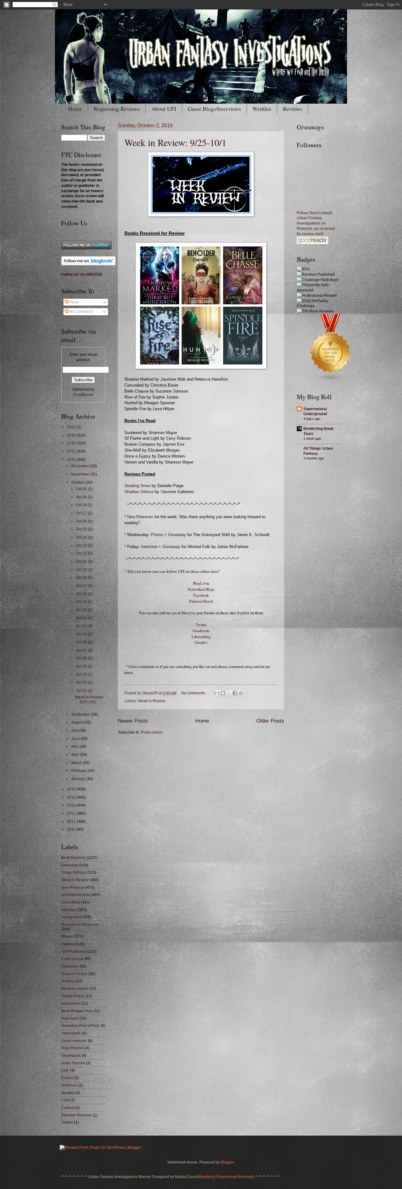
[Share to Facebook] (235, 693)
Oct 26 (82, 521)
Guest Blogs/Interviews (214, 108)
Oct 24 (82, 537)
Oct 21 (82, 553)
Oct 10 (82, 634)
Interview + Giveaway (160, 547)
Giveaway (69, 865)
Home (75, 108)
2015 (72, 789)
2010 (72, 829)
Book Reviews (73, 857)
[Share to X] (229, 693)
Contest (67, 1107)
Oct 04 (82, 674)
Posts (73, 302)
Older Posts (270, 721)
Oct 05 (82, 666)
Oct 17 (82, 586)
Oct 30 (82, 497)
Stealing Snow (138, 486)
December (80, 466)
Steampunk (71, 1055)
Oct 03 (82, 682)
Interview (69, 910)
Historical (69, 1085)
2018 (72, 443)
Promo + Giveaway (168, 535)
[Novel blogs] (331, 380)
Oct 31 (82, 489)
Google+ (201, 642)
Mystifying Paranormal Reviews (225, 1177)
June (76, 738)
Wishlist (262, 108)
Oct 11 (82, 626)
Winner (67, 936)
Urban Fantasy (73, 872)
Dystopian (70, 966)
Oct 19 (82, 569)
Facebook (201, 595)
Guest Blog (70, 902)
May (75, 746)
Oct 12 (82, 618)
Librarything (201, 636)
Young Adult (71, 917)
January (78, 779)
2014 (72, 797)
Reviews (292, 108)
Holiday (67, 981)
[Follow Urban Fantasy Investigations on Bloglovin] (88, 264)
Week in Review (152, 701)
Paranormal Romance (80, 924)
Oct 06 (82, 658)
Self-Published (73, 951)
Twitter (201, 624)
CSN (65, 1100)
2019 (72, 435)
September (81, 714)
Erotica (67, 1078)
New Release (72, 887)
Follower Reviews (76, 1115)
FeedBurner (83, 395)
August (77, 722)
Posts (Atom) (152, 732)
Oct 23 (82, 545)
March (77, 763)
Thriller (67, 1122)
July (75, 730)
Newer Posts (133, 721)
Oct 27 (82, 513)
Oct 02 (82, 690)
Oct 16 (82, 594)
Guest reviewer (74, 1041)
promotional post (75, 895)
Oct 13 (82, 610)
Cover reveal (72, 959)
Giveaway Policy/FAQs (80, 1025)
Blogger (227, 1162)
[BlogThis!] (223, 693)
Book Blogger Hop (77, 1011)
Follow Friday (72, 996)
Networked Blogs (201, 589)
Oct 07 (82, 650)
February (79, 770)
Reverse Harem (74, 988)
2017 (72, 451)
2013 (72, 805)
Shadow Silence (139, 492)
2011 (72, 821)
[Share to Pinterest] (241, 693)
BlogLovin (201, 583)
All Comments (80, 311)
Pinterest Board (201, 601)
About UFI (163, 108)
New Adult (70, 1018)
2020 (72, 427)
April (75, 754)
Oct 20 (82, 561)
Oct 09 (82, 642)
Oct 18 (82, 577)
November (80, 474)
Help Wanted (72, 1048)
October (78, 482)
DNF (65, 1070)
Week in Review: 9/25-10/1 (175, 142)
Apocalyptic (71, 1033)
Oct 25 (82, 529)
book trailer (70, 1003)
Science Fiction (74, 974)
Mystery (67, 1093)
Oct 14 (82, 602)
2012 (72, 813)
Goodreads (201, 630)
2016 (72, 459)
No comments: (194, 693)
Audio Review (73, 1063)
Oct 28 (82, 505)
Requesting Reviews (117, 108)
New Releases (140, 516)
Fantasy (68, 944)
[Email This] (217, 693)
